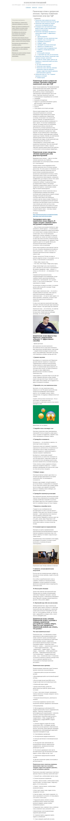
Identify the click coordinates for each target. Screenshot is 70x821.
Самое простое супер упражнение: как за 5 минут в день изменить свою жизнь (21, 49)
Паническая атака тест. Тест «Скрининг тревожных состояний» (45, 75)
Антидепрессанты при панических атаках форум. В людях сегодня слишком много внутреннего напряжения (45, 28)
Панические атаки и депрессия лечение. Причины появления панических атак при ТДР (47, 21)
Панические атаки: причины (44, 66)
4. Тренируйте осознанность (44, 41)
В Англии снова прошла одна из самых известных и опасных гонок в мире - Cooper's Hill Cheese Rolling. (21, 39)
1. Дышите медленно (42, 36)
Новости (34, 7)
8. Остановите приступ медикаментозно (47, 48)
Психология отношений (35, 2)
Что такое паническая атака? (44, 64)
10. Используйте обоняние (43, 53)
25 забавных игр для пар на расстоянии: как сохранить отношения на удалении (19, 34)
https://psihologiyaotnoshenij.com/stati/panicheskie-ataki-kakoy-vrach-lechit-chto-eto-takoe (45, 215)
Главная (28, 7)
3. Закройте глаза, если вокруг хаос (46, 40)
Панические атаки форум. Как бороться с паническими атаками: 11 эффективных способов (45, 33)
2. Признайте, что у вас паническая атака (47, 38)
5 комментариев (41, 77)
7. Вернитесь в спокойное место (45, 46)
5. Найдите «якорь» (41, 43)
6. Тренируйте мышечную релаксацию (46, 45)
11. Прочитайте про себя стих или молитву (47, 54)
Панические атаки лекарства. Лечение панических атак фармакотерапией (45, 24)
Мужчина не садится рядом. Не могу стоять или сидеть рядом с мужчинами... (21, 54)
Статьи (40, 7)
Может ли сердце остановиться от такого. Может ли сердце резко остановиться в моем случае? (20, 28)
